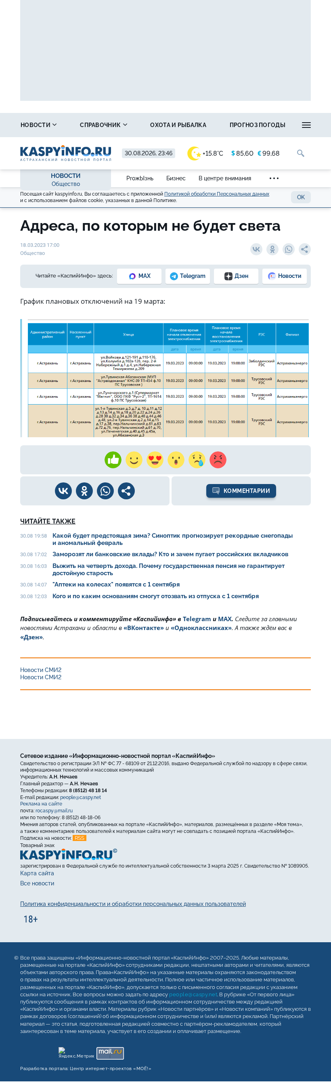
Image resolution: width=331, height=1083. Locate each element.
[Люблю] (155, 459)
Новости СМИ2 (40, 670)
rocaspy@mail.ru (54, 811)
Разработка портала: (85, 1068)
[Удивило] (176, 459)
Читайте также (47, 521)
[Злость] (217, 459)
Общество (66, 184)
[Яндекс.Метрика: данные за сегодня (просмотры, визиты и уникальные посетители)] (76, 1051)
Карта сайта (37, 873)
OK (301, 197)
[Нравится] (113, 459)
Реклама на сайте (41, 804)
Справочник (101, 125)
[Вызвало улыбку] (134, 459)
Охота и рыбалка (178, 125)
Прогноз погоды (257, 125)
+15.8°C (213, 153)
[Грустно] (197, 459)
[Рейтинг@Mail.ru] (110, 1051)
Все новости (37, 883)
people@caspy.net (80, 797)
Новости (36, 125)
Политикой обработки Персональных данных (216, 194)
